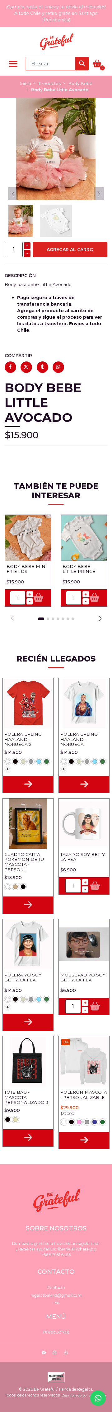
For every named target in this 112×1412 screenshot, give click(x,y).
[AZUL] (94, 1122)
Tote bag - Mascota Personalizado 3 (26, 1097)
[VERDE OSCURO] (102, 1122)
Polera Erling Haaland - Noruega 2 (23, 739)
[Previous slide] (13, 194)
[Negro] (23, 886)
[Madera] (15, 886)
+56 (56, 1303)
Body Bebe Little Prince (79, 569)
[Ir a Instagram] (55, 1353)
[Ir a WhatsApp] (67, 1353)
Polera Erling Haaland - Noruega (79, 739)
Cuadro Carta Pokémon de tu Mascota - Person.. (24, 862)
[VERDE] (46, 761)
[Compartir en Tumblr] (42, 367)
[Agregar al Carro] (38, 598)
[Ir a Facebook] (44, 1353)
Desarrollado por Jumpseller (84, 1395)
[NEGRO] (15, 761)
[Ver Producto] (28, 784)
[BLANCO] (7, 761)
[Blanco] (7, 886)
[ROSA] (79, 1122)
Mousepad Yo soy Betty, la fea (82, 977)
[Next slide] (99, 194)
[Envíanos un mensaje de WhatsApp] (98, 1398)
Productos (50, 83)
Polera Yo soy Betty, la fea (22, 977)
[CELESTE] (38, 761)
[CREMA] (23, 761)
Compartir (18, 355)
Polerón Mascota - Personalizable (83, 1095)
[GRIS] (31, 761)
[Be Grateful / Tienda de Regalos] (56, 41)
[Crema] (15, 1119)
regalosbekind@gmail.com (56, 1295)
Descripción (20, 275)
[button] (12, 618)
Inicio (25, 83)
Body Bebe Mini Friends (27, 569)
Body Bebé (80, 83)
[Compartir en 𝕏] (26, 367)
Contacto (56, 1287)
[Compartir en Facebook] (10, 367)
